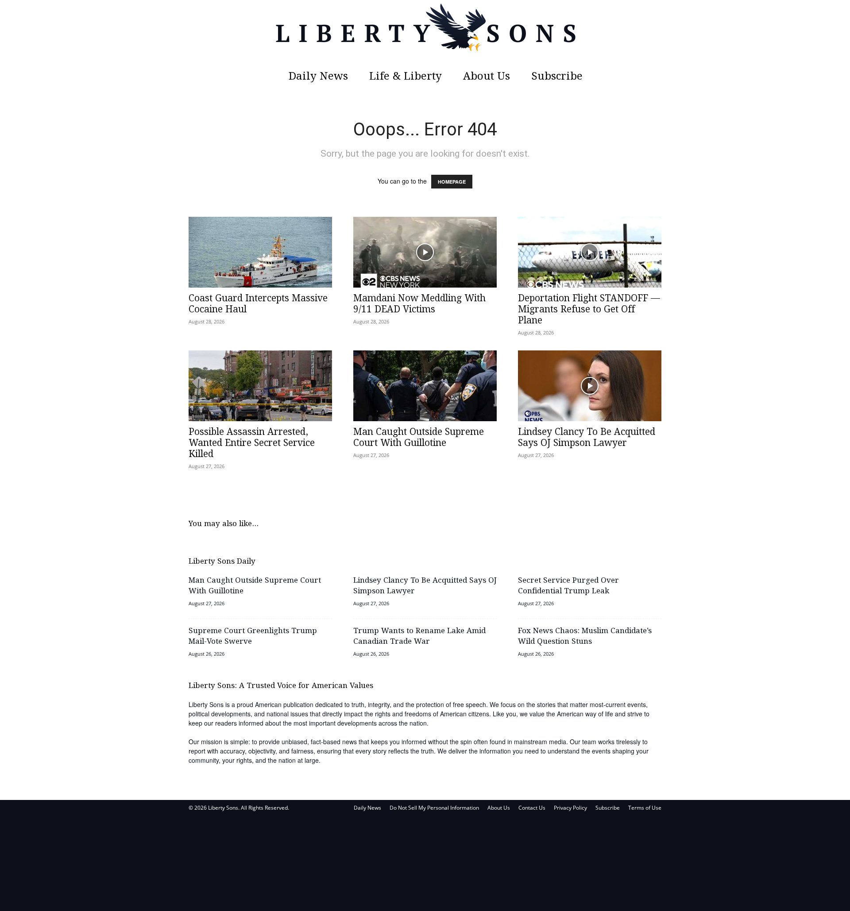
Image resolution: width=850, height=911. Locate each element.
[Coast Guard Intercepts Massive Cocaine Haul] (260, 252)
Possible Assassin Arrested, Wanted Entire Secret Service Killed (252, 443)
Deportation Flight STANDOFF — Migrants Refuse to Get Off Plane (589, 309)
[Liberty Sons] (425, 33)
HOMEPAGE (452, 181)
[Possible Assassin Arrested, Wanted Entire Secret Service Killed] (260, 385)
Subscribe (557, 77)
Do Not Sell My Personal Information (434, 807)
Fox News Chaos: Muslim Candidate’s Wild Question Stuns (585, 636)
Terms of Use (644, 807)
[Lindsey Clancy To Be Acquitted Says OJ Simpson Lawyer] (589, 385)
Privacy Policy (570, 807)
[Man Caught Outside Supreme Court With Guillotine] (425, 385)
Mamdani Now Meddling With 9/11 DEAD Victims (419, 304)
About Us (486, 77)
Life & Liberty (405, 77)
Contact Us (531, 807)
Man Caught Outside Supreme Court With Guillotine (418, 438)
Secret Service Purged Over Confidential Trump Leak (568, 586)
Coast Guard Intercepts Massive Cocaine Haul (258, 304)
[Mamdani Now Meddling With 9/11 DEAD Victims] (425, 252)
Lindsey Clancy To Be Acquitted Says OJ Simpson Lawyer (586, 438)
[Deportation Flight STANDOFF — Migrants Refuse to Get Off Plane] (589, 252)
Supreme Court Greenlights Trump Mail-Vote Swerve (253, 636)
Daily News (318, 77)
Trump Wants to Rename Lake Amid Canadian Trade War (419, 636)
